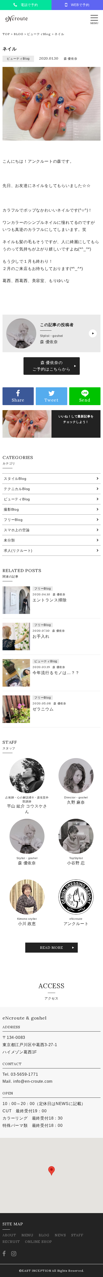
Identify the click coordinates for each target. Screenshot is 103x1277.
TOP (6, 34)
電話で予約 (27, 5)
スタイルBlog (15, 479)
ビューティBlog (38, 34)
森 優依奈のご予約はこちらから (51, 365)
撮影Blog (11, 509)
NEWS (60, 1235)
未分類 (9, 540)
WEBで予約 (79, 5)
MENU (28, 1235)
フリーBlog (13, 520)
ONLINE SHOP (38, 1241)
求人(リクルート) (18, 551)
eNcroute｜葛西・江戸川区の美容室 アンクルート (16, 19)
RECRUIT (11, 1241)
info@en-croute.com (32, 1081)
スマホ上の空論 (17, 530)
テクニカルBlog (17, 489)
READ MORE (51, 947)
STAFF (77, 1235)
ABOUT (9, 1235)
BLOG (18, 34)
